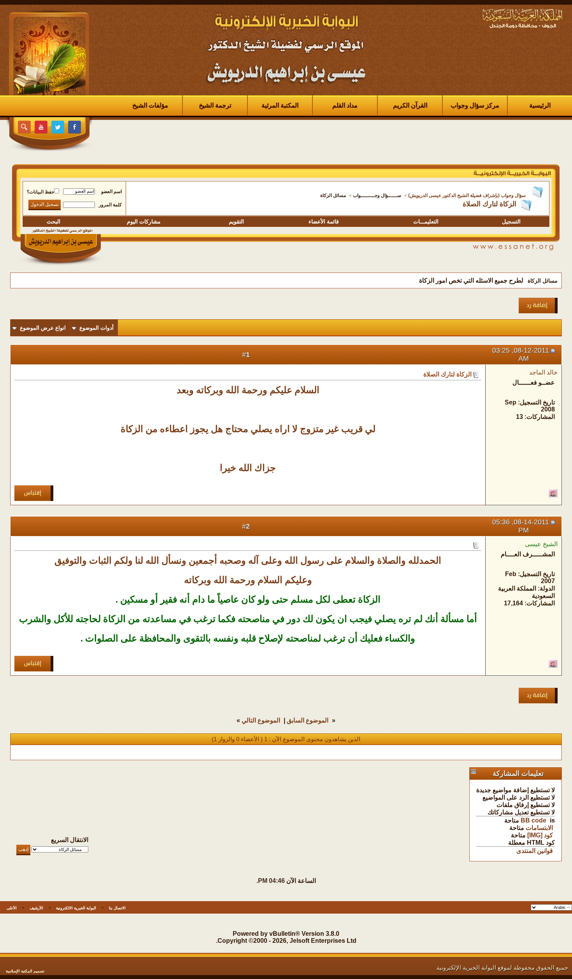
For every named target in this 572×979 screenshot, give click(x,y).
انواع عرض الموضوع (43, 328)
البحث (53, 221)
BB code (533, 820)
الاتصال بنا (117, 908)
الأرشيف (36, 908)
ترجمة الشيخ (215, 105)
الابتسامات (539, 827)
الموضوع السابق (307, 720)
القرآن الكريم (410, 105)
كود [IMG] (540, 835)
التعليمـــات (426, 221)
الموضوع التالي (261, 720)
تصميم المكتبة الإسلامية (25, 971)
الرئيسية (540, 105)
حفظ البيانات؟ (40, 192)
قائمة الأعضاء (324, 221)
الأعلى (12, 908)
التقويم (236, 221)
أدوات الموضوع (96, 328)
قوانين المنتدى (534, 850)
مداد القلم (345, 105)
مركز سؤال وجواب (475, 105)
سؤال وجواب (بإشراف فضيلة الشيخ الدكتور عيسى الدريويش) (467, 195)
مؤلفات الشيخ (150, 105)
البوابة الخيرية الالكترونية (76, 908)
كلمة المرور (110, 204)
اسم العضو (111, 191)
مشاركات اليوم (144, 221)
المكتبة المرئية (279, 105)
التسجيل (511, 221)
